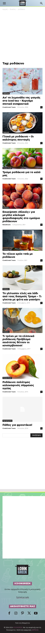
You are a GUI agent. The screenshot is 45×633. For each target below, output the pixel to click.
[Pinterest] (22, 613)
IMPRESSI (35, 630)
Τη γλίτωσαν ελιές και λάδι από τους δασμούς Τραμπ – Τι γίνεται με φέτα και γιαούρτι (21, 296)
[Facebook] (9, 613)
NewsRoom (6, 225)
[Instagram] (15, 613)
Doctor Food (7, 168)
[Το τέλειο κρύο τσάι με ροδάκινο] (22, 240)
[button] (4, 3)
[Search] (41, 3)
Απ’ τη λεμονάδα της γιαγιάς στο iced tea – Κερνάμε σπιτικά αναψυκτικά (21, 100)
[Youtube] (35, 613)
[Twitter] (29, 613)
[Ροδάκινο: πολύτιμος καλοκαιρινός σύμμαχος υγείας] (22, 366)
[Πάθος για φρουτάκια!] (22, 409)
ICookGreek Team (9, 107)
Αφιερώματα (7, 421)
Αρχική (5, 9)
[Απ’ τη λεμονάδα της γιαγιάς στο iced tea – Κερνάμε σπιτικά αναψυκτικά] (22, 81)
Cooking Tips (7, 249)
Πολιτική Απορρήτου (22, 623)
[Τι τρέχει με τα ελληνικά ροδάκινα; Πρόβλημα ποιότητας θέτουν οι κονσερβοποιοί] (22, 320)
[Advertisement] (22, 468)
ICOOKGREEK (17, 627)
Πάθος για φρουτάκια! (17, 425)
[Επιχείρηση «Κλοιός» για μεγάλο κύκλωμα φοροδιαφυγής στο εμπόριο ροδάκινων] (22, 196)
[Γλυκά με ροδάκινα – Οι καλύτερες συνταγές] (22, 122)
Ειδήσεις (6, 208)
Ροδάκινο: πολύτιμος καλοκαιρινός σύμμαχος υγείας (18, 385)
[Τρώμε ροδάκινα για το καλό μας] (22, 158)
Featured (6, 93)
